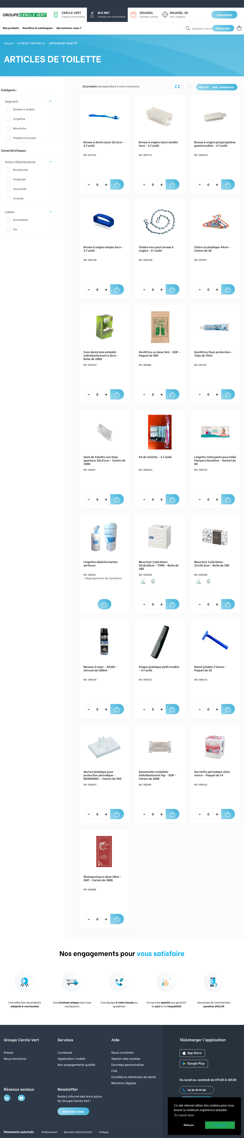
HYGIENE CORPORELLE (31, 43)
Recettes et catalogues (38, 28)
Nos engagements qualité (76, 1064)
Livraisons (65, 1052)
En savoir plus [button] (184, 1115)
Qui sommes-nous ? (68, 28)
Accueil (8, 43)
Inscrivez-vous (73, 1111)
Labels (9, 211)
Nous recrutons (15, 1058)
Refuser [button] (189, 1125)
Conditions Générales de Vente (133, 1076)
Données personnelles (127, 1064)
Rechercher (223, 28)
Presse (8, 1052)
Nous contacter (122, 1052)
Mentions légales (123, 1083)
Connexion (224, 14)
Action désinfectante (20, 161)
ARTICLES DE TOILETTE (63, 43)
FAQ (114, 1070)
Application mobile (71, 1058)
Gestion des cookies (125, 1058)
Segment (11, 101)
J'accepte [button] (220, 1125)
